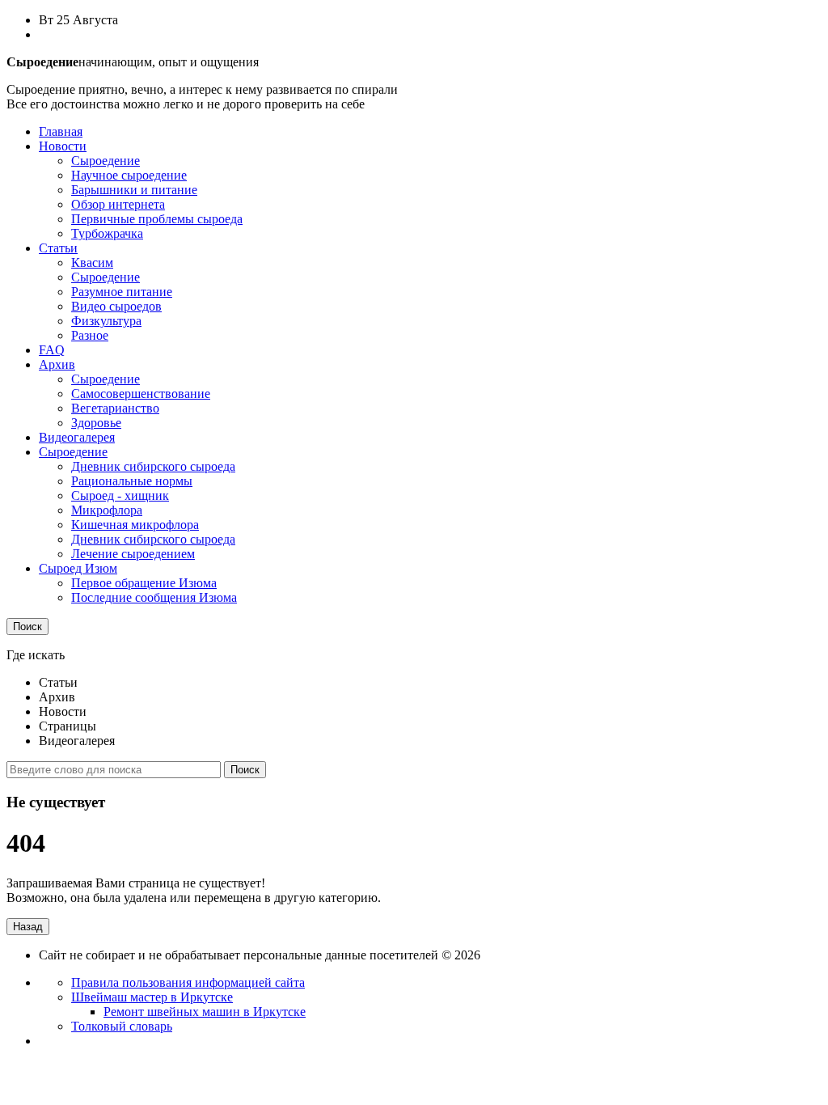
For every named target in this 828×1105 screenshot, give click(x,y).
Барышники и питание (134, 190)
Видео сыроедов (116, 306)
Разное (89, 335)
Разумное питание (121, 291)
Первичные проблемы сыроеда (157, 219)
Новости (63, 146)
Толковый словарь (121, 1026)
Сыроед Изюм (78, 568)
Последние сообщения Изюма (154, 597)
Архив (57, 364)
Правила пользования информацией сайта (188, 982)
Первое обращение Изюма (144, 583)
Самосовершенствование (140, 393)
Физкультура (106, 321)
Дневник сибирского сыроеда (153, 466)
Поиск (27, 626)
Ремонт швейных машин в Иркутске (205, 1011)
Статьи (58, 248)
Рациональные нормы (131, 481)
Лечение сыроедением (133, 554)
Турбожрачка (107, 233)
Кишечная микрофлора (135, 524)
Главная (60, 131)
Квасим (92, 262)
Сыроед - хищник (120, 495)
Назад (28, 927)
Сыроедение (105, 160)
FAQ (52, 350)
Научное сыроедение (129, 175)
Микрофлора (106, 510)
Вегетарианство (115, 408)
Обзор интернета (118, 204)
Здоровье (96, 423)
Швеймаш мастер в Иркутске (152, 997)
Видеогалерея (77, 437)
